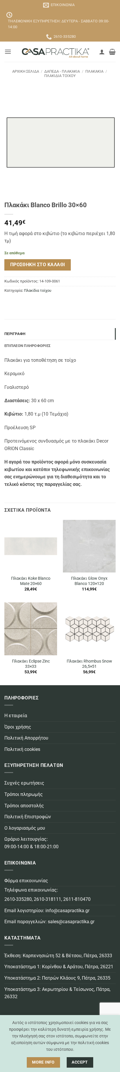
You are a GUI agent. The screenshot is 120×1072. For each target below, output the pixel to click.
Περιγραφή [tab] (14, 334)
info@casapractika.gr (67, 910)
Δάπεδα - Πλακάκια (62, 71)
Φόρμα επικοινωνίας (26, 880)
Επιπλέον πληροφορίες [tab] (27, 345)
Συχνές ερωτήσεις (24, 783)
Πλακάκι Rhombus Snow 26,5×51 (89, 664)
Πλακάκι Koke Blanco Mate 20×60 (30, 581)
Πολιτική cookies (22, 749)
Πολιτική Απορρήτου (26, 738)
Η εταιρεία (15, 715)
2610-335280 (18, 899)
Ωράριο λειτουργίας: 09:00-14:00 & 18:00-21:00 (31, 842)
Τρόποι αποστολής (24, 805)
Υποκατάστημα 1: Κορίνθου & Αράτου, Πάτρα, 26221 (58, 966)
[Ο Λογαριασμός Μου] (102, 51)
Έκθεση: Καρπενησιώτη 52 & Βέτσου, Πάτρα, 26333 (58, 955)
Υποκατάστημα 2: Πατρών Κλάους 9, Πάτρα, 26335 (57, 978)
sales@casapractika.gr (71, 921)
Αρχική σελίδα (25, 71)
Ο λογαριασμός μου (24, 828)
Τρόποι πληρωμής (23, 794)
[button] (7, 51)
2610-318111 (47, 899)
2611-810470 (77, 899)
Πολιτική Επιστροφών (27, 816)
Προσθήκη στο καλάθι (37, 264)
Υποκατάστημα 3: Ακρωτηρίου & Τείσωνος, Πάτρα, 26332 (57, 993)
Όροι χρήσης (17, 727)
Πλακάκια (94, 71)
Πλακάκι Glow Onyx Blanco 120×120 (89, 581)
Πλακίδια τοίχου (60, 76)
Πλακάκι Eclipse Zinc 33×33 (31, 664)
